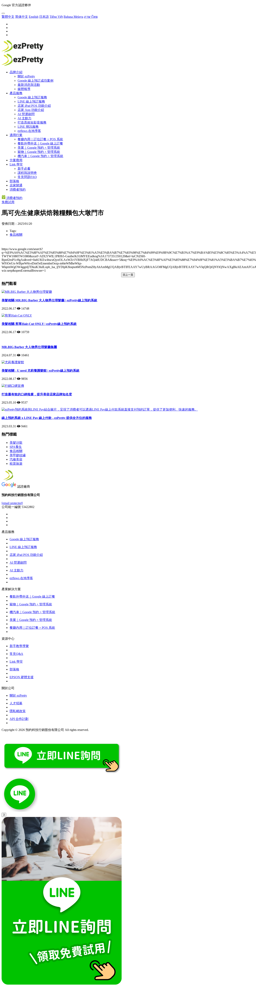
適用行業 (16, 135)
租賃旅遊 (16, 463)
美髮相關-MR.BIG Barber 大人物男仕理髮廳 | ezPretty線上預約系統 (49, 300)
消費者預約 (18, 189)
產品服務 (16, 93)
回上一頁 (128, 274)
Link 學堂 (16, 164)
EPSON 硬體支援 (22, 677)
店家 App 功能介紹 (31, 110)
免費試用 (8, 202)
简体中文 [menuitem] (21, 16)
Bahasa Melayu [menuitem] (73, 16)
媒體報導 (24, 89)
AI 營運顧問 (26, 114)
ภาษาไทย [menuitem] (91, 16)
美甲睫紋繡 (18, 455)
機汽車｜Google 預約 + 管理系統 (40, 156)
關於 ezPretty (26, 76)
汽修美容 (16, 459)
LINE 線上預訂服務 (31, 101)
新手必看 (24, 168)
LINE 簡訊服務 (28, 126)
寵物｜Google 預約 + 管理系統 (39, 151)
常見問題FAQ (27, 177)
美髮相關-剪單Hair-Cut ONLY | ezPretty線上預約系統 (39, 324)
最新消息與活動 (29, 84)
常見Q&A (16, 653)
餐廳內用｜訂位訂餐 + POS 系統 (40, 139)
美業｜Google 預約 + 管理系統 (39, 147)
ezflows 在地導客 (29, 131)
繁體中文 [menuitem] (8, 16)
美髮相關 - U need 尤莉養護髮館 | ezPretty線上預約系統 (40, 370)
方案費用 (16, 160)
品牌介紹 (16, 72)
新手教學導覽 (19, 646)
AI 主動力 (24, 118)
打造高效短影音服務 (32, 122)
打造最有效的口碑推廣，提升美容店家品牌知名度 (37, 394)
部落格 (14, 181)
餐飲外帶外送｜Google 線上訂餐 (40, 143)
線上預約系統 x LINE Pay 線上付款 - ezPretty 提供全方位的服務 (47, 418)
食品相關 (16, 234)
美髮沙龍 (16, 442)
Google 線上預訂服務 (32, 97)
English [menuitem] (33, 16)
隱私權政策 (18, 711)
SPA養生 (16, 446)
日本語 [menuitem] (44, 16)
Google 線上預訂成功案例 (35, 80)
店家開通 (16, 185)
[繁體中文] (3, 13)
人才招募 (16, 703)
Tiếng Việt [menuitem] (56, 16)
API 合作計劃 (19, 719)
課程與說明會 (27, 172)
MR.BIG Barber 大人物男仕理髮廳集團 (29, 347)
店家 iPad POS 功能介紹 (34, 105)
